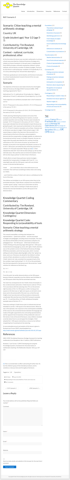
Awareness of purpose (53, 33)
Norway (55, 123)
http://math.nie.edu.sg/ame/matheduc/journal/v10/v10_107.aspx (22, 330)
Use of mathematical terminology (56, 43)
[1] (32, 148)
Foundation (48, 25)
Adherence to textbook (53, 48)
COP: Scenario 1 (10, 388)
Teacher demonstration (53, 57)
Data (60, 119)
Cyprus (54, 119)
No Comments (9, 382)
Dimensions (40, 11)
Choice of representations (54, 63)
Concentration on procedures (55, 51)
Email (5, 441)
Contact (64, 11)
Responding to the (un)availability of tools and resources (20, 379)
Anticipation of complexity (54, 82)
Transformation (49, 55)
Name (5, 431)
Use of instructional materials (55, 60)
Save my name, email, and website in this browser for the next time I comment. (22, 462)
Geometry (59, 121)
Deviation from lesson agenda (55, 98)
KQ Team (8, 377)
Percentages (61, 125)
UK (11, 372)
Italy (48, 123)
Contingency (48, 93)
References (57, 11)
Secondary (50, 129)
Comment (6, 406)
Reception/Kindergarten (61, 127)
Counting (47, 119)
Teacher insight (51, 101)
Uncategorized (49, 110)
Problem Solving (50, 127)
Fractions (50, 121)
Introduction (30, 11)
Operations (17, 372)
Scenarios (48, 11)
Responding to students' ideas (55, 95)
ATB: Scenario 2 (34, 388)
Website (5, 450)
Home (23, 11)
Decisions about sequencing (55, 85)
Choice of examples (52, 66)
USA (52, 132)
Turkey (58, 129)
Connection (48, 69)
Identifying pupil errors (53, 36)
